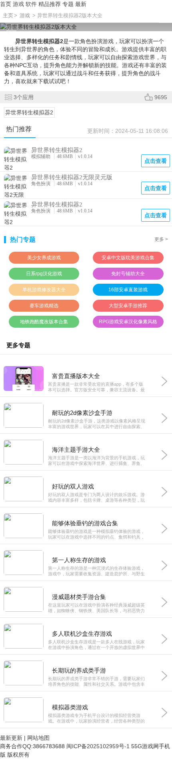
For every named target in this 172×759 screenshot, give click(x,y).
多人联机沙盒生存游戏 (82, 634)
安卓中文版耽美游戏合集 (128, 257)
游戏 (18, 4)
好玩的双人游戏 (73, 486)
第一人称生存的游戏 (79, 560)
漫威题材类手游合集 (79, 597)
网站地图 (38, 738)
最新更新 (11, 738)
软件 (31, 4)
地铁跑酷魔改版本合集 (44, 321)
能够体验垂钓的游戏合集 (85, 523)
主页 (8, 15)
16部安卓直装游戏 (128, 289)
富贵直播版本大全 (76, 376)
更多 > (161, 239)
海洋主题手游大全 (76, 450)
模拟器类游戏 (70, 707)
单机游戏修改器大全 (44, 289)
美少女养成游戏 (44, 257)
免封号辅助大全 (128, 273)
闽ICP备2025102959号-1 (98, 746)
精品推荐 (49, 4)
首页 (5, 4)
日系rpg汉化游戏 (44, 273)
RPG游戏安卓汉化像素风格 (128, 321)
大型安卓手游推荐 (128, 305)
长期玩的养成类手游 (79, 670)
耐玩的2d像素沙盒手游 (82, 413)
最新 (80, 4)
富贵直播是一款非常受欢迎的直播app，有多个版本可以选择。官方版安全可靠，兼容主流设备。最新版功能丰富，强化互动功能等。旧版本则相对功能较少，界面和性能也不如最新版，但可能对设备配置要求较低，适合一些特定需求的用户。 (96, 387)
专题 (68, 4)
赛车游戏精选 (44, 305)
